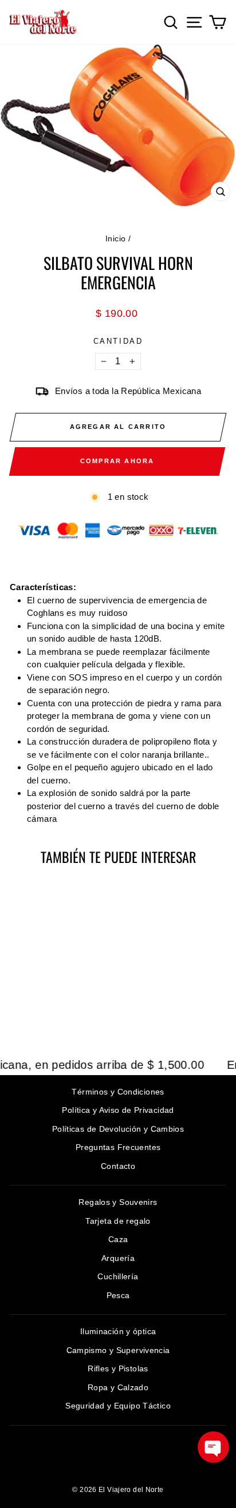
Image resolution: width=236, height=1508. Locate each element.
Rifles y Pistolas (118, 1368)
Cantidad (118, 341)
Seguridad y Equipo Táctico (118, 1405)
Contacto (118, 1166)
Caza (118, 1239)
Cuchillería (117, 1276)
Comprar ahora (117, 460)
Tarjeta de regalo (117, 1221)
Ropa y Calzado (118, 1387)
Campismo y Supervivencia (118, 1350)
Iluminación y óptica (118, 1331)
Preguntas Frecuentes (118, 1147)
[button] (213, 1447)
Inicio (115, 238)
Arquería (118, 1258)
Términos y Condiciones (118, 1091)
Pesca (118, 1295)
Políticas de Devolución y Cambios (118, 1128)
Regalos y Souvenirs (117, 1202)
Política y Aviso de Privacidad (118, 1110)
